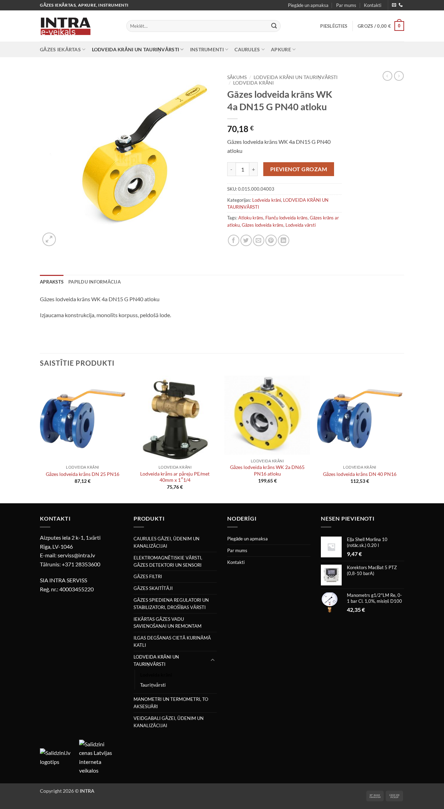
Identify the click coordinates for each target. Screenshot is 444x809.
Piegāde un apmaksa (308, 5)
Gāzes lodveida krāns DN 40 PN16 (359, 474)
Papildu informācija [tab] (94, 282)
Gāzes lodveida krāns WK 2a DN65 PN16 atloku (267, 470)
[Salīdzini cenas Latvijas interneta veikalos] (98, 756)
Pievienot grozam (298, 169)
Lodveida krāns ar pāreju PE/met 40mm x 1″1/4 (175, 477)
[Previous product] (399, 76)
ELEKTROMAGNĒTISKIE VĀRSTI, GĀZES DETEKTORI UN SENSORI (168, 561)
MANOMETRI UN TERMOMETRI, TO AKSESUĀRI (171, 702)
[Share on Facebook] (233, 240)
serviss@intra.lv (76, 555)
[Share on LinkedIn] (283, 240)
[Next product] (387, 76)
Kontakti (372, 5)
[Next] (402, 439)
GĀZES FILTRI (148, 576)
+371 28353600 (81, 564)
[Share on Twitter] (246, 240)
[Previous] (40, 439)
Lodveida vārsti (300, 225)
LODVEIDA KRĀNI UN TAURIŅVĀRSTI (135, 49)
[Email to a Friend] (258, 240)
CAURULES (247, 49)
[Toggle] (212, 660)
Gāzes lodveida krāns (262, 225)
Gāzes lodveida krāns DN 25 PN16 (82, 474)
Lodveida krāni (253, 83)
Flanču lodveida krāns (286, 217)
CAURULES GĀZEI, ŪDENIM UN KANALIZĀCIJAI (166, 542)
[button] (333, 26)
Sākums (237, 77)
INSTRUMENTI (207, 49)
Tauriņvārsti (153, 685)
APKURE (281, 49)
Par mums (346, 5)
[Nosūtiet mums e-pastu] (394, 5)
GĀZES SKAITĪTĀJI (153, 588)
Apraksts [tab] (51, 282)
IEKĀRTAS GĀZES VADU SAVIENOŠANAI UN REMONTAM (168, 622)
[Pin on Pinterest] (271, 240)
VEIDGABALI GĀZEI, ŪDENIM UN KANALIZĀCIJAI (169, 721)
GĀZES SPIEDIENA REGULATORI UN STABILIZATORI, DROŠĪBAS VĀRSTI (171, 603)
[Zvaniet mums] (401, 5)
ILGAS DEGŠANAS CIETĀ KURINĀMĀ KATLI (172, 641)
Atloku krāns (250, 217)
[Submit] (274, 26)
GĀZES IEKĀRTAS (60, 49)
